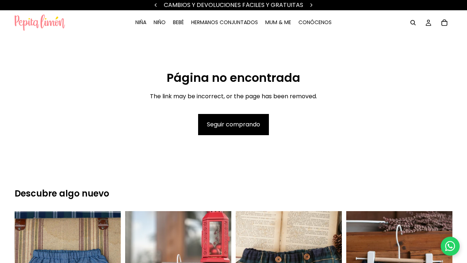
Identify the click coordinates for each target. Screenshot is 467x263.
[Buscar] (413, 23)
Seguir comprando (233, 124)
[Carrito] (444, 23)
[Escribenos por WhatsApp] (450, 246)
